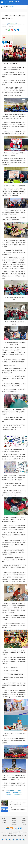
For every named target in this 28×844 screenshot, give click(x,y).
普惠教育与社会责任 (17, 792)
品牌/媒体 (24, 820)
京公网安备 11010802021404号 (9, 835)
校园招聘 (4, 820)
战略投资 (24, 822)
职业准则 (14, 820)
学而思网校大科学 (17, 794)
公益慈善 (19, 790)
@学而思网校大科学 (12, 24)
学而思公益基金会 (10, 790)
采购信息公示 (14, 824)
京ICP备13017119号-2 (21, 835)
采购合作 (24, 824)
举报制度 (14, 822)
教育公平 (8, 792)
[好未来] (14, 1)
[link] (1, 7)
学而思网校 (8, 794)
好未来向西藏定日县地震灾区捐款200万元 (18, 810)
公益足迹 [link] (6, 6)
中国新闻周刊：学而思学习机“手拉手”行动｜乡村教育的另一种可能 (18, 804)
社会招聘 (4, 822)
